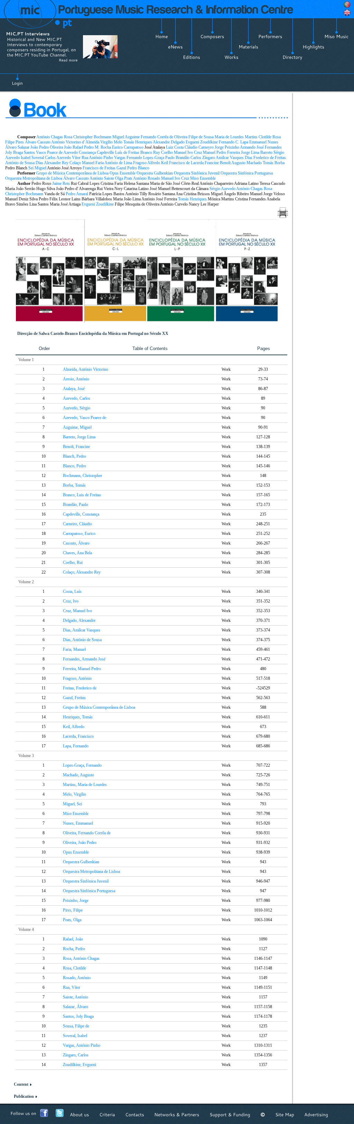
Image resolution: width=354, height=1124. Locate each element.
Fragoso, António (77, 678)
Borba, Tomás (74, 485)
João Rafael (73, 147)
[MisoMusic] (336, 36)
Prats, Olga (72, 919)
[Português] (347, 4)
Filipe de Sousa (201, 137)
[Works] (231, 57)
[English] (347, 12)
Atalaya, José (74, 388)
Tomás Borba (274, 162)
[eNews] (175, 47)
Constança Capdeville (96, 152)
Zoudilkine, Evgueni (79, 1064)
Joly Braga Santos (20, 152)
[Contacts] (134, 1114)
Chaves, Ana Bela (77, 552)
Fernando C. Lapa (233, 142)
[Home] (161, 36)
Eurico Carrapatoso (127, 147)
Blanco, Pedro (74, 466)
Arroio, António (76, 379)
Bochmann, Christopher (82, 475)
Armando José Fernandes (261, 147)
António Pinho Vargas (107, 157)
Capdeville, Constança (81, 514)
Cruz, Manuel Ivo (77, 610)
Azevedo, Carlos (76, 398)
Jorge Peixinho (227, 147)
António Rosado (146, 178)
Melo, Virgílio (74, 794)
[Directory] (292, 57)
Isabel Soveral (32, 157)
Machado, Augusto (78, 775)
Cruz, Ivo (70, 601)
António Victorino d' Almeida (75, 142)
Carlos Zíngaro (202, 157)
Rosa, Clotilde (74, 968)
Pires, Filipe (73, 910)
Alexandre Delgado (169, 142)
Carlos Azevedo (58, 157)
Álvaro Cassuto (37, 142)
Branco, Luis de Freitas (82, 495)
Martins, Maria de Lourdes (85, 784)
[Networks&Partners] (176, 1114)
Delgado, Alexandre (79, 620)
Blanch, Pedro (74, 456)
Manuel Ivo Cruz (188, 152)
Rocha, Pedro (74, 948)
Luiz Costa (175, 147)
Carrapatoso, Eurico (79, 533)
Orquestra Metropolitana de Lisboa (33, 178)
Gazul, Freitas (74, 697)
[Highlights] (313, 47)
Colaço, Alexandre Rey (82, 572)
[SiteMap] (284, 1114)
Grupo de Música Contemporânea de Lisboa (72, 173)
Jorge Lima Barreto (256, 152)
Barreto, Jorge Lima (79, 437)
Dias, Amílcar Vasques (81, 630)
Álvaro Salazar (17, 147)
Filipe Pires (14, 142)
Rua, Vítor (71, 987)
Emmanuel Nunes (263, 142)
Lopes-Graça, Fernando (82, 765)
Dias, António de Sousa (82, 639)
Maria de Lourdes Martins (236, 137)
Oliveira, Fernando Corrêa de (87, 832)
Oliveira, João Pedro (79, 842)
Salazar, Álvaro (75, 1006)
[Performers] (270, 36)
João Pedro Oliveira (46, 147)
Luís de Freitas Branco (133, 152)
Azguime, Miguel (77, 427)
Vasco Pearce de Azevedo (57, 152)
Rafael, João (73, 939)
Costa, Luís (72, 591)
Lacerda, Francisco (78, 736)
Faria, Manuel (74, 649)
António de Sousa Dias (24, 162)
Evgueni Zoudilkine (202, 142)
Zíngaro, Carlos (75, 1055)
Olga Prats (123, 178)
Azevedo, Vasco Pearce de (84, 417)
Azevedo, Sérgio (76, 408)
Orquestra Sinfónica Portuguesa (247, 173)
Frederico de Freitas (269, 157)
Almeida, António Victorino (85, 369)
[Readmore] (68, 60)
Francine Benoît (218, 162)
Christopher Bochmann (92, 137)
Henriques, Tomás (78, 717)
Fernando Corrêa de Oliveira (164, 137)
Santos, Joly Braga (78, 1016)
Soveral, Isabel (75, 1035)
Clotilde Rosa (270, 137)
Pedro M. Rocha (97, 147)
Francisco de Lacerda (186, 162)
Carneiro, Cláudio (77, 523)
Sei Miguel (37, 168)
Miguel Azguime (126, 137)
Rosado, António (77, 977)
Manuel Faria (93, 162)
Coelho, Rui (73, 562)
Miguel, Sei (72, 804)
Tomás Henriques (137, 142)
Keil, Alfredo (73, 726)
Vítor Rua (80, 157)
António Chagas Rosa (54, 137)
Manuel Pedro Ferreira (221, 152)
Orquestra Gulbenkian (155, 173)
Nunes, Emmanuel (78, 823)
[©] (262, 1114)
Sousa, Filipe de (76, 1026)
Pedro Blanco (138, 168)
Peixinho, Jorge (75, 900)
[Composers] (212, 36)
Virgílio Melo (111, 142)
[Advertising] (316, 1114)
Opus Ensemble (123, 173)
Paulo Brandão (177, 157)
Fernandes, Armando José (84, 659)
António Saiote (102, 178)
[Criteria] (107, 1114)
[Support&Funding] (229, 1114)
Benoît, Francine (76, 446)
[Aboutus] (79, 1114)
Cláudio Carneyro (199, 147)
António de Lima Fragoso (125, 162)
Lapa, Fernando (75, 746)
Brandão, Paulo (75, 504)
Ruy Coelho (163, 152)
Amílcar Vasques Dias (234, 157)
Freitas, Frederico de (79, 688)
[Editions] (191, 57)
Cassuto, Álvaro (76, 543)
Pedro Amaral (77, 193)
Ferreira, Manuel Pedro (82, 668)
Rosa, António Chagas (81, 958)
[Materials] (248, 47)
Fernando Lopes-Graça (145, 157)
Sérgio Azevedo (222, 188)
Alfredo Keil (157, 162)
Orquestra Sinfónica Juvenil (197, 173)
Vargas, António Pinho (81, 1045)
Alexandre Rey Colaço (62, 162)
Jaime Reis (61, 183)
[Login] (17, 79)
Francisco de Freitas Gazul (104, 168)
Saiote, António (75, 997)
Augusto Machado (246, 162)
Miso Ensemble (203, 178)
